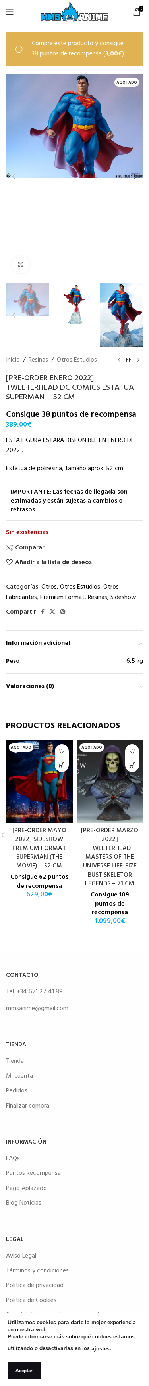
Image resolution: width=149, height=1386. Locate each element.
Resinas (38, 360)
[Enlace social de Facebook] (42, 612)
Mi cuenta (19, 1076)
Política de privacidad (35, 1285)
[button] (14, 177)
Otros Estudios (77, 360)
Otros (49, 587)
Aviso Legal (21, 1256)
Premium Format (62, 597)
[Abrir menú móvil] (10, 12)
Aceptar (24, 1370)
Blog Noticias (23, 1203)
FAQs (13, 1158)
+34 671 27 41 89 (40, 992)
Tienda (15, 1061)
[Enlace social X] (52, 612)
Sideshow (123, 597)
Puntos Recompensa (33, 1173)
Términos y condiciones (37, 1271)
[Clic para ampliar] (21, 264)
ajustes (100, 1348)
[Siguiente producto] (138, 360)
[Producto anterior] (119, 360)
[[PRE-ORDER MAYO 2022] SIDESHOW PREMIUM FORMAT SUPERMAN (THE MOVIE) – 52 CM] (39, 781)
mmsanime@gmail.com (37, 1008)
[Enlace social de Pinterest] (63, 612)
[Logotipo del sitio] (75, 12)
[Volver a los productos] (129, 360)
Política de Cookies (31, 1300)
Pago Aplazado (26, 1188)
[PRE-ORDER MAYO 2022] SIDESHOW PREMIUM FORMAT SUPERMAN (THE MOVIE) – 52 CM (39, 848)
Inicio (13, 360)
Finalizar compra (27, 1106)
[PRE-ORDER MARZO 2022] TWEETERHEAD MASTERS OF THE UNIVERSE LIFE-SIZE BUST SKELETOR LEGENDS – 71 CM (109, 857)
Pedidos (16, 1091)
